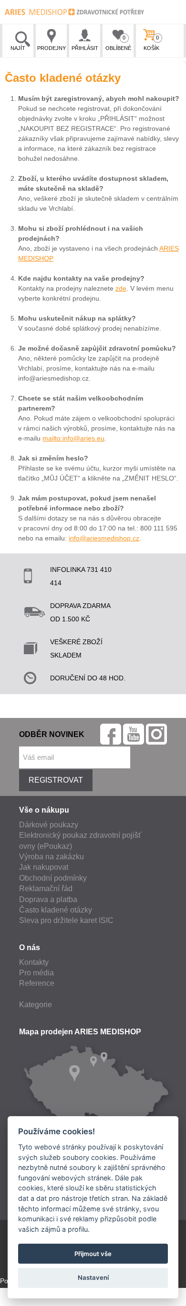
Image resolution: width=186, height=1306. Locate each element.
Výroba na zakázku (51, 857)
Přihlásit (85, 48)
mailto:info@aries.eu (73, 438)
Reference (36, 983)
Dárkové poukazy (48, 825)
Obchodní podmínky (53, 878)
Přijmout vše (93, 1253)
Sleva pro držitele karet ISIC (66, 920)
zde (120, 288)
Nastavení (93, 1277)
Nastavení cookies (27, 1301)
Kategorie (35, 1005)
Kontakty (34, 962)
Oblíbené (118, 43)
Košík (151, 43)
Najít (17, 48)
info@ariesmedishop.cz (104, 538)
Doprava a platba (48, 899)
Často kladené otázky (55, 910)
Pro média (36, 973)
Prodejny (51, 48)
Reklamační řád (45, 888)
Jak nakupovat (43, 867)
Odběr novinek (51, 734)
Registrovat (56, 780)
